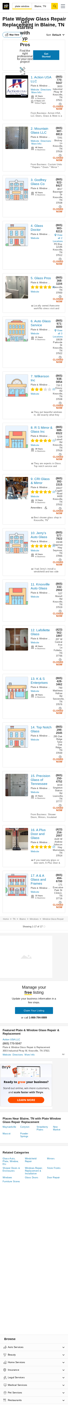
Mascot (6, 1133)
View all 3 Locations (58, 333)
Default (56, 34)
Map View (14, 35)
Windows (34, 919)
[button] (63, 6)
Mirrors (51, 1158)
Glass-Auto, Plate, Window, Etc (11, 1161)
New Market (56, 1128)
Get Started (46, 55)
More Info (36, 92)
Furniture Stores (11, 1181)
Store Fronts (54, 1168)
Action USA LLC (11, 1039)
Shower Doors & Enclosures (11, 1169)
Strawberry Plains (42, 1128)
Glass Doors (31, 1177)
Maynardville (9, 1127)
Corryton (24, 1127)
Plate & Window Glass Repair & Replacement (26, 1047)
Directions (46, 90)
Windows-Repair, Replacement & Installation (34, 1171)
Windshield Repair (31, 1160)
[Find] (54, 6)
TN (14, 919)
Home (6, 919)
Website (35, 90)
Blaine (23, 919)
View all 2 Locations (58, 238)
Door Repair (53, 1177)
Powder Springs (24, 1135)
